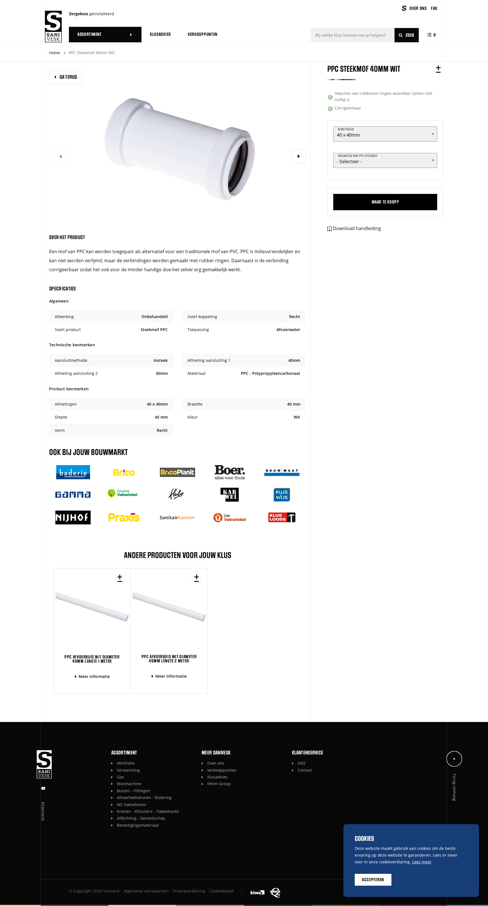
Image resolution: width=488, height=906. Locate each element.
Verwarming (128, 770)
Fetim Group (219, 783)
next (299, 156)
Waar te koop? (385, 202)
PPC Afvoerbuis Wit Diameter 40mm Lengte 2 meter (169, 659)
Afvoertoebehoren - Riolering (144, 797)
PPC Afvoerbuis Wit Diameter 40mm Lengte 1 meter (91, 659)
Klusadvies (217, 777)
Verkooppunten (221, 770)
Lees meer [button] (422, 862)
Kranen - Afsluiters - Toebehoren (148, 811)
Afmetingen (345, 130)
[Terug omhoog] (454, 758)
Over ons (215, 763)
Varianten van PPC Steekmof (357, 156)
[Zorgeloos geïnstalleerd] (53, 26)
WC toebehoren (131, 804)
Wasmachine (129, 783)
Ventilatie (126, 763)
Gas (120, 777)
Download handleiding (357, 228)
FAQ (301, 763)
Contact (305, 770)
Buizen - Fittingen (133, 790)
